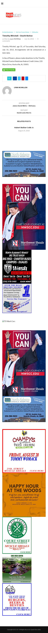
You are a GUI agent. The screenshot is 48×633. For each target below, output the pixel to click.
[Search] (46, 3)
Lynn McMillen (15, 39)
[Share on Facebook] (15, 78)
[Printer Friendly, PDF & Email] (8, 70)
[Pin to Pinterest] (23, 78)
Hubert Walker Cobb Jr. (24, 127)
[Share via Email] (26, 78)
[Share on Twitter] (19, 78)
